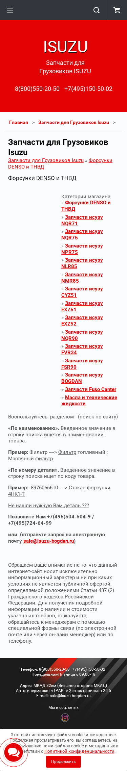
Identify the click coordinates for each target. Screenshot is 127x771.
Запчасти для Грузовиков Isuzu (73, 122)
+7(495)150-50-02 (88, 88)
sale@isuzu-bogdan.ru (48, 541)
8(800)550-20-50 (37, 88)
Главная (18, 122)
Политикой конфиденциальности (79, 751)
